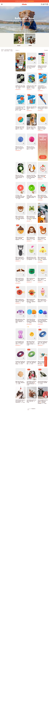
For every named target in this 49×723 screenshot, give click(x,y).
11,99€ (20, 110)
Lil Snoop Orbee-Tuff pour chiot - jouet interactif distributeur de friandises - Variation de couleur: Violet (39, 326)
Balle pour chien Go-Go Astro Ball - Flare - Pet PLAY (20, 128)
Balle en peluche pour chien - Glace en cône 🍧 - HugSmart (43, 300)
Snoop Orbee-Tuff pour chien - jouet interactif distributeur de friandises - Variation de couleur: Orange (28, 326)
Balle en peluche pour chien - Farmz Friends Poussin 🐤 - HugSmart (42, 258)
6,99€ (41, 68)
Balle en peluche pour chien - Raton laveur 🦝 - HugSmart (20, 258)
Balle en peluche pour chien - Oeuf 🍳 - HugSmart (42, 279)
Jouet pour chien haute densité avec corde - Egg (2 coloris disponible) (31, 176)
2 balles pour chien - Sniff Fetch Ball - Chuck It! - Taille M (31, 87)
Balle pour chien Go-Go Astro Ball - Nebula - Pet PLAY (31, 128)
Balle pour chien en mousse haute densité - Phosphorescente (20, 176)
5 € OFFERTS (45, 362)
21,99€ (28, 384)
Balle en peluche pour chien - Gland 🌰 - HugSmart (20, 238)
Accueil (2, 49)
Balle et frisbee (6, 50)
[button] (41, 4)
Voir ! (20, 67)
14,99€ (19, 383)
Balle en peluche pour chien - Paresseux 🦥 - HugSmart (31, 238)
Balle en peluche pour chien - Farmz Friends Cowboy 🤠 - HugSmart (20, 217)
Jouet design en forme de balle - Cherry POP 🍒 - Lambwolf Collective (31, 382)
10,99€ (39, 89)
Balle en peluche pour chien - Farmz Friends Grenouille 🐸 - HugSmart (31, 217)
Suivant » (33, 408)
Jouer (2, 50)
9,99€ (28, 109)
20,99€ (28, 198)
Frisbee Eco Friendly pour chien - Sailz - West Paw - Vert (31, 362)
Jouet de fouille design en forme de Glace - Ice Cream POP (20, 401)
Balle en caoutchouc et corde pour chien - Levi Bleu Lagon (42, 362)
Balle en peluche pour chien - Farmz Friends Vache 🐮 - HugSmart (20, 279)
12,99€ (30, 68)
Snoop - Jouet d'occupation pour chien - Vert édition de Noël (31, 196)
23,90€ (43, 343)
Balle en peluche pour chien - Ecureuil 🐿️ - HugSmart (42, 238)
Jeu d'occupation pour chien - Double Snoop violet (20, 342)
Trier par (17, 50)
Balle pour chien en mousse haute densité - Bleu (20, 148)
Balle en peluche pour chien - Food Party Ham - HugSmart (20, 300)
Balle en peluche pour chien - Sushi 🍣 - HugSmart (31, 279)
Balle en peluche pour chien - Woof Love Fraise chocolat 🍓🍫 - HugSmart (43, 196)
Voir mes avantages (43, 157)
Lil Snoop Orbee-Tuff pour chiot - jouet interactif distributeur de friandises (43, 320)
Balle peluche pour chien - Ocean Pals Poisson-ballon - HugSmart (20, 320)
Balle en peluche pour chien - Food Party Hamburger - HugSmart (31, 300)
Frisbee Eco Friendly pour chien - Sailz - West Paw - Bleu (43, 342)
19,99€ (41, 109)
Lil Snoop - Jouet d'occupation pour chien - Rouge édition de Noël (20, 196)
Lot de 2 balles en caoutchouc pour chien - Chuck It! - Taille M (42, 87)
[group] (24, 1)
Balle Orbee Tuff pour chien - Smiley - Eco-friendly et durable (31, 342)
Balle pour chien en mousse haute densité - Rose (31, 148)
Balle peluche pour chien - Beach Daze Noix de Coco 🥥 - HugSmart (31, 258)
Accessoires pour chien (8, 49)
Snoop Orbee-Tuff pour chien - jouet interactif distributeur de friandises (31, 320)
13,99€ (19, 88)
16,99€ (19, 198)
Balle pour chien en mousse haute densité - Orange (42, 128)
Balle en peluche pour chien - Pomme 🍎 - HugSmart (42, 176)
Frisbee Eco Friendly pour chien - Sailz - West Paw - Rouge (20, 362)
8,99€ (19, 219)
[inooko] (24, 4)
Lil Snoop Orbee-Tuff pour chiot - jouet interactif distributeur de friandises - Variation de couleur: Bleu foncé (38, 326)
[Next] (47, 1)
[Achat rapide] (35, 172)
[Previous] (1, 1)
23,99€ (41, 383)
